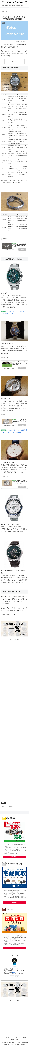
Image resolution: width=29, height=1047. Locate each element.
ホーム (7, 1037)
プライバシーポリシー (21, 1037)
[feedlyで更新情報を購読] (16, 977)
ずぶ (14, 967)
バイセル (14, 948)
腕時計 (4, 802)
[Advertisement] (14, 655)
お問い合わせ (14, 1039)
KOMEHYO (14, 902)
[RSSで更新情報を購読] (18, 977)
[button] (25, 532)
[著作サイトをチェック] (11, 977)
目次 (13, 61)
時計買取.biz (14, 856)
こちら (13, 972)
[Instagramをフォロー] (13, 977)
